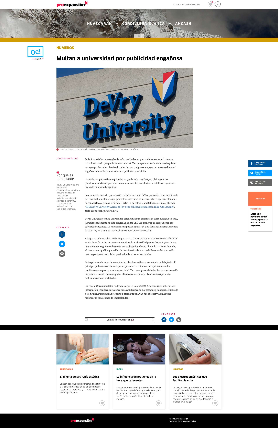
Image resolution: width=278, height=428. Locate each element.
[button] (260, 182)
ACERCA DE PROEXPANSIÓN (186, 5)
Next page (251, 343)
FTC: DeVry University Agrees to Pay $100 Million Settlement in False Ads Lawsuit (129, 206)
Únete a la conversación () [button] (120, 320)
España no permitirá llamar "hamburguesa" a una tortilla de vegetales (259, 220)
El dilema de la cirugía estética (79, 377)
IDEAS (119, 369)
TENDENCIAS (255, 209)
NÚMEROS (65, 48)
